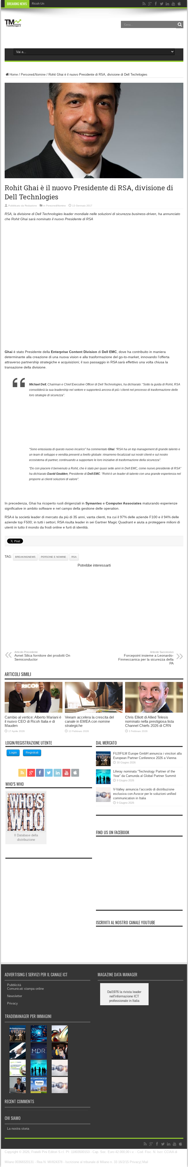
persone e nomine (53, 557)
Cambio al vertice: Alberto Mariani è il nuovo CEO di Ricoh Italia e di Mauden (33, 721)
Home (14, 74)
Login (13, 752)
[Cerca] (179, 24)
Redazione (31, 205)
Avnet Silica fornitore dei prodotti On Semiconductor (42, 656)
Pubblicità (14, 985)
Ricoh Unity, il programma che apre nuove (60, 3)
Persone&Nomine (33, 74)
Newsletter (14, 996)
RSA (74, 557)
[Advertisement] (94, 259)
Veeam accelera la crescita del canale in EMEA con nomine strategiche (89, 721)
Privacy (12, 1003)
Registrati (32, 752)
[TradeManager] (13, 28)
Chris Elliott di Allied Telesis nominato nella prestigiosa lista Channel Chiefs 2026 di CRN (149, 721)
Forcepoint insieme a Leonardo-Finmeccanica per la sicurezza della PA (146, 658)
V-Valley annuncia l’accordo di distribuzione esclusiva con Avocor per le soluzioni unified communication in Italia (144, 793)
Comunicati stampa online (25, 989)
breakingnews (25, 557)
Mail (145, 1162)
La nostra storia (18, 1128)
